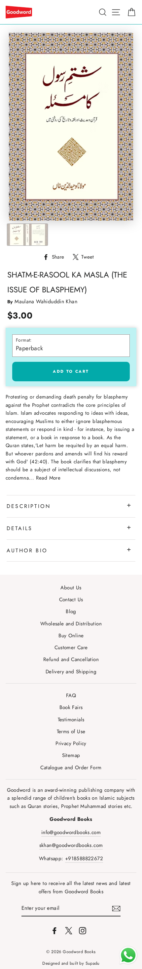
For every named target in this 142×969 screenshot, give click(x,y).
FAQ (71, 695)
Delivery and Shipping (71, 671)
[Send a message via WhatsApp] (128, 955)
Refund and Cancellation (71, 659)
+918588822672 (84, 858)
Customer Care (71, 647)
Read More (48, 478)
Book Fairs (71, 707)
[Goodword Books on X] (68, 930)
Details (19, 528)
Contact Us (71, 599)
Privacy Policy (70, 743)
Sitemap (71, 755)
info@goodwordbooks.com (71, 832)
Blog (71, 611)
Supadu (93, 963)
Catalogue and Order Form (70, 767)
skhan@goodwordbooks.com (71, 845)
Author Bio (27, 550)
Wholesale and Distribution (71, 623)
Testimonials (71, 719)
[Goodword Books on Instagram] (82, 930)
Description (29, 506)
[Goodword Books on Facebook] (54, 930)
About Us (70, 587)
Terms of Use (71, 731)
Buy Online (71, 635)
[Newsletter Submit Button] (116, 908)
